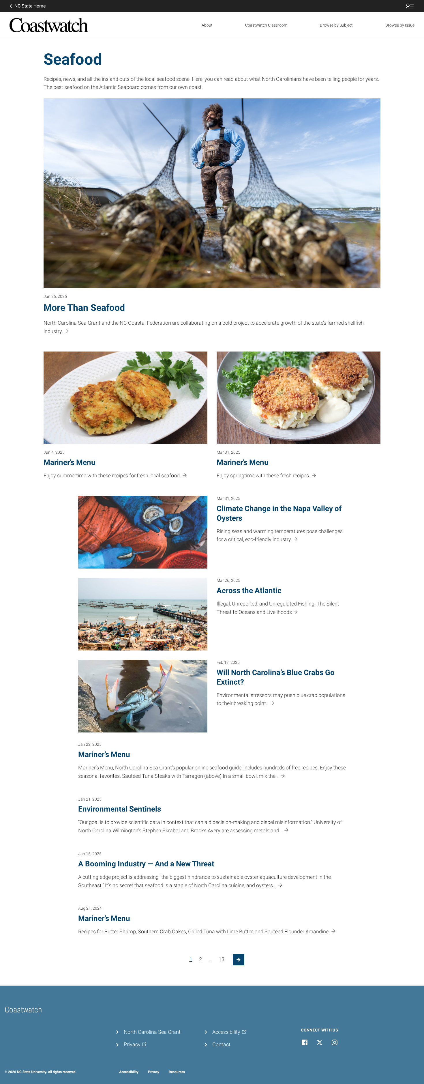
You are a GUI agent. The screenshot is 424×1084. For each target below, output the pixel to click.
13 (221, 959)
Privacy (153, 1072)
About (207, 25)
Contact (221, 1044)
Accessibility (128, 1072)
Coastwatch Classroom (266, 25)
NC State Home (30, 6)
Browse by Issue (399, 25)
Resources (177, 1072)
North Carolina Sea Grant (152, 1032)
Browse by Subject (336, 25)
